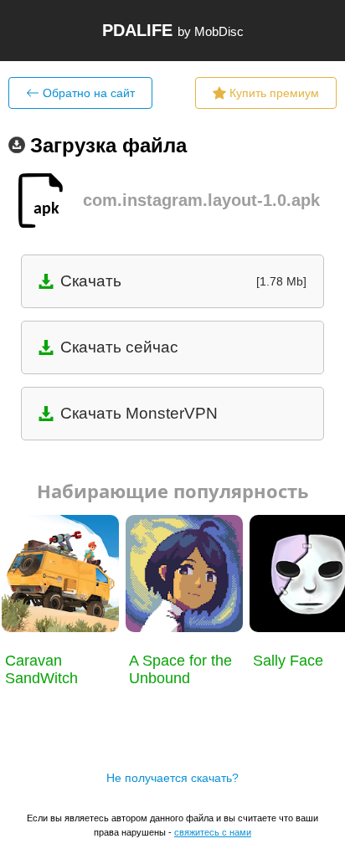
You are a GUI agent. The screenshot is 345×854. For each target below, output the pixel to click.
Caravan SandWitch (41, 669)
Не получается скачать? (172, 778)
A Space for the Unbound (180, 669)
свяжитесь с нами (212, 832)
